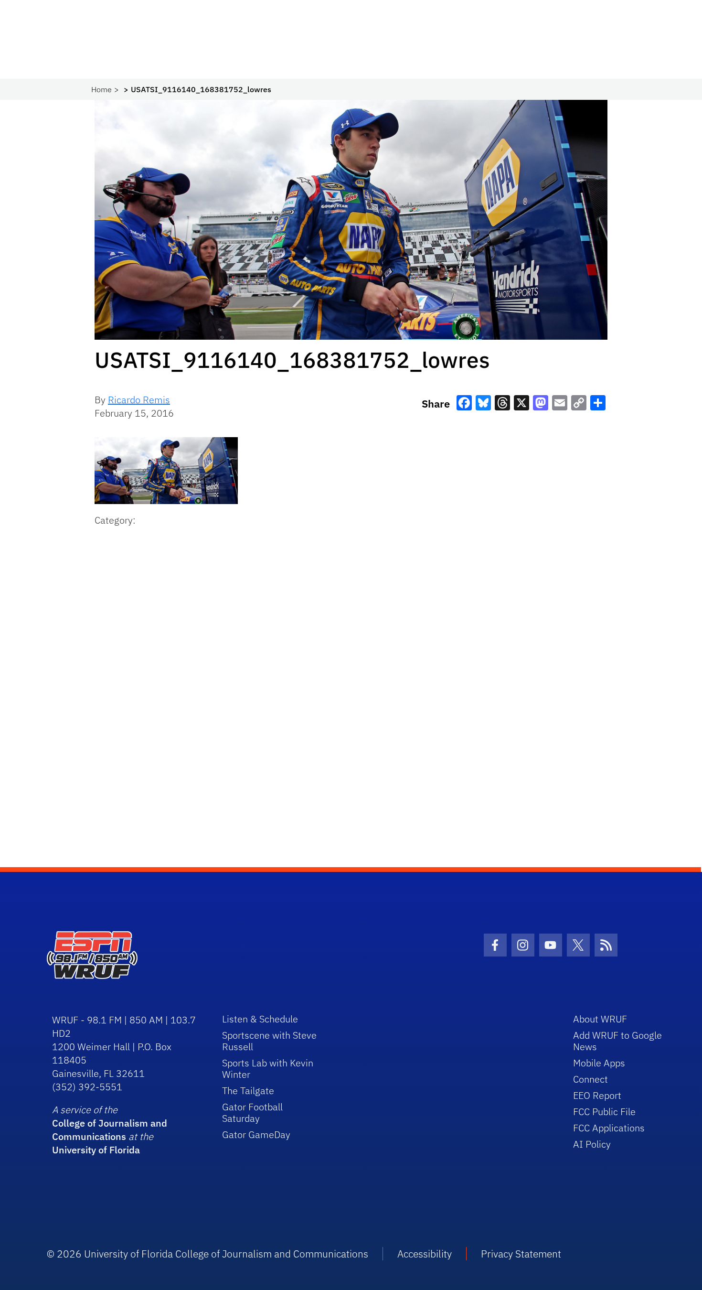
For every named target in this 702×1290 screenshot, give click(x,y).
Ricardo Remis (139, 399)
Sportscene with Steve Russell (269, 1041)
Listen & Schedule (260, 1018)
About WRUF (600, 1018)
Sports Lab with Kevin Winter (267, 1068)
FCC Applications (609, 1127)
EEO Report (597, 1095)
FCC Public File (604, 1111)
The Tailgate (248, 1090)
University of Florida (96, 1149)
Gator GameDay (256, 1134)
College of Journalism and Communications (109, 1130)
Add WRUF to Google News (617, 1041)
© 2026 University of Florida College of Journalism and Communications (207, 1253)
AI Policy (592, 1144)
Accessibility (424, 1253)
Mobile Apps (599, 1062)
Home (101, 89)
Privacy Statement (521, 1253)
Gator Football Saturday (252, 1112)
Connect (590, 1079)
